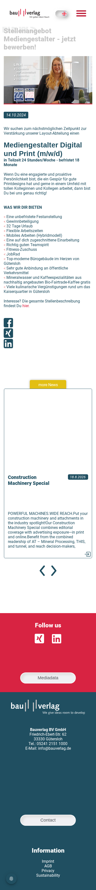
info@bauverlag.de (54, 748)
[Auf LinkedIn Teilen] (8, 344)
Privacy (48, 870)
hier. (26, 305)
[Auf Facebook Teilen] (8, 323)
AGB (48, 866)
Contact (48, 820)
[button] (42, 570)
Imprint (48, 861)
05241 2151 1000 (52, 743)
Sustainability (48, 875)
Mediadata (48, 677)
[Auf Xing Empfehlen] (8, 333)
